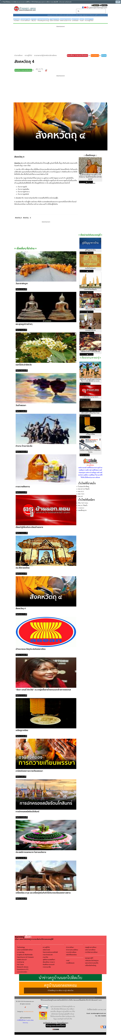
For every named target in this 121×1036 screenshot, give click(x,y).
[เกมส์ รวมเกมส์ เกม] (81, 20)
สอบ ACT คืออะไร (82, 505)
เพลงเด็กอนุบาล (82, 510)
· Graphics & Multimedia (24, 955)
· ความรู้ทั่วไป (46, 947)
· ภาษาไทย (45, 957)
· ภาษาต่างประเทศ (47, 955)
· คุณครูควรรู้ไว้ (88, 958)
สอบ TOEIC (81, 494)
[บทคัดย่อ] (75, 20)
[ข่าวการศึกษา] (25, 20)
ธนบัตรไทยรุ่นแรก (90, 268)
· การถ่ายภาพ (20, 962)
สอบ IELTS (81, 491)
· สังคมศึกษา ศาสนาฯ (48, 962)
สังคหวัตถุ (25, 218)
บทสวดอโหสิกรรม (90, 330)
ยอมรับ (118, 1)
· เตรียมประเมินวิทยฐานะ (91, 960)
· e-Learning (20, 952)
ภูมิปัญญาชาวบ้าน (90, 250)
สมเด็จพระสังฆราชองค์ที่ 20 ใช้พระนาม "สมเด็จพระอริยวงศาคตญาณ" (90, 177)
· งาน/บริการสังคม (70, 952)
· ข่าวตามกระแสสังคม (71, 950)
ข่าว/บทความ (95, 55)
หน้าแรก (103, 55)
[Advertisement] (60, 39)
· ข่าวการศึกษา (69, 947)
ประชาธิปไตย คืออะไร (90, 289)
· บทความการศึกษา (89, 950)
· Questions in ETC (22, 969)
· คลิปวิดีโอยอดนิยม (71, 955)
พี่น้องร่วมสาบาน (90, 309)
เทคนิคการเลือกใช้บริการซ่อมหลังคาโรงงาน (90, 451)
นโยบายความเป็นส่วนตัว (65, 2)
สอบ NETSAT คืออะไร (83, 489)
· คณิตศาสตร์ (46, 950)
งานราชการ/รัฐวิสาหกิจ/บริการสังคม (45, 55)
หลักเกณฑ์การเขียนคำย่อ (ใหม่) (90, 413)
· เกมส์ (67, 960)
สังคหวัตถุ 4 (18, 218)
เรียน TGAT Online (83, 503)
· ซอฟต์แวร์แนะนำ (21, 960)
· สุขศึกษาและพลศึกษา (48, 960)
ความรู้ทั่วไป (28, 55)
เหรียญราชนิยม (90, 434)
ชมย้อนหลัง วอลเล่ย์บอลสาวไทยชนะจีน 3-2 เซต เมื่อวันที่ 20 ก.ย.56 (90, 380)
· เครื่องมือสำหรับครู (90, 965)
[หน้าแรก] (16, 20)
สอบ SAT (80, 496)
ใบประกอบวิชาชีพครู (83, 486)
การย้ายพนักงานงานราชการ (90, 397)
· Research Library (22, 967)
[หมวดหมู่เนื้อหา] (54, 20)
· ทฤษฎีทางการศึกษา (90, 947)
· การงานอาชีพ (46, 967)
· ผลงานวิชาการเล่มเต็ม (91, 963)
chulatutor (81, 508)
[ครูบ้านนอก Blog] (34, 20)
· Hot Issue (20, 964)
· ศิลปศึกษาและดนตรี (48, 964)
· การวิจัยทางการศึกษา (91, 952)
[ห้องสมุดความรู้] (43, 20)
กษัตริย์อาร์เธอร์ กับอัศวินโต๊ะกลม (90, 351)
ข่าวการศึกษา (18, 55)
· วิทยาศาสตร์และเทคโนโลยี (50, 952)
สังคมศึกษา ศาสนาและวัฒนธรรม (77, 55)
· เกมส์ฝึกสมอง (69, 963)
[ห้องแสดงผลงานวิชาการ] (65, 20)
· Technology (20, 947)
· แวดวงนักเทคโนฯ (21, 972)
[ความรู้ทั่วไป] (89, 20)
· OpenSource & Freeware (25, 957)
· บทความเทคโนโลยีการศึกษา (24, 950)
